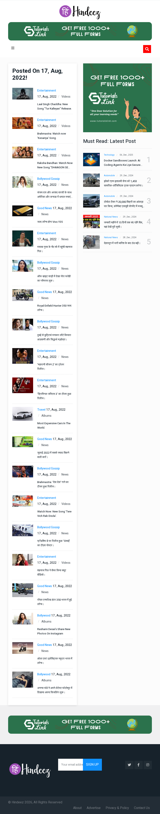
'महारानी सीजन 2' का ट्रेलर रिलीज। (50, 366)
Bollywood (43, 615)
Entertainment (46, 90)
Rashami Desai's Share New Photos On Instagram (53, 631)
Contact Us (142, 807)
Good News (44, 208)
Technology (109, 154)
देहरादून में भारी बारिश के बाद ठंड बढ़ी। (122, 243)
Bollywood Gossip (48, 179)
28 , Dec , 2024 (129, 237)
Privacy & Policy (117, 807)
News (65, 185)
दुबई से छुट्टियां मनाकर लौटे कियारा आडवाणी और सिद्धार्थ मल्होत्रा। (54, 337)
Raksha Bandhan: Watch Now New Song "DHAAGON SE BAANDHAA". (55, 165)
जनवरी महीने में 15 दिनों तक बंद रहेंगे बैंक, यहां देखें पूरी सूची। (123, 224)
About (77, 807)
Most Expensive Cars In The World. (53, 425)
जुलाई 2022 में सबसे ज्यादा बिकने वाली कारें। (53, 455)
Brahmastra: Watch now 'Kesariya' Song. (51, 136)
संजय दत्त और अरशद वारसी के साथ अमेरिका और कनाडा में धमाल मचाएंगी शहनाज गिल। (55, 194)
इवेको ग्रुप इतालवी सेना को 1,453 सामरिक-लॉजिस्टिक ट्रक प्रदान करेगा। (123, 183)
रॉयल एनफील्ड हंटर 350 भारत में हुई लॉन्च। (54, 602)
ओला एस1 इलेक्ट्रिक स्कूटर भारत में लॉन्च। (54, 661)
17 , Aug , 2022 (46, 96)
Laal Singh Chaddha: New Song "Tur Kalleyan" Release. (54, 106)
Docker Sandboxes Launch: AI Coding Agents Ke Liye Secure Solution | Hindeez (122, 163)
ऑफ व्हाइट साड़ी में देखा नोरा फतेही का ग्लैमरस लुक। (54, 278)
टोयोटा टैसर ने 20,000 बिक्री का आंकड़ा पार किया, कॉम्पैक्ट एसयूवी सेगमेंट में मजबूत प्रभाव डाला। (124, 204)
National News (111, 216)
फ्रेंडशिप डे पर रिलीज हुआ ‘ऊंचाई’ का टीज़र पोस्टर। (53, 543)
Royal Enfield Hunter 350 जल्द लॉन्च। (54, 308)
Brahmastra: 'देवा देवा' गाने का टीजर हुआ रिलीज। (53, 484)
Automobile (109, 175)
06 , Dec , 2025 (126, 154)
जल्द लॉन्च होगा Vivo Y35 (50, 222)
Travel (41, 410)
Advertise (94, 807)
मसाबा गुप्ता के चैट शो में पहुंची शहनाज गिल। (54, 249)
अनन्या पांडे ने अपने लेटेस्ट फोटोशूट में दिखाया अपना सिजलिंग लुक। (54, 690)
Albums (46, 416)
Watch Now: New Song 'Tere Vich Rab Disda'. (54, 514)
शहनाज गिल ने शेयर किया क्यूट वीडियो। (51, 572)
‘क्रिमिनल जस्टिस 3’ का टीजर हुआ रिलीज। (54, 396)
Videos (65, 96)
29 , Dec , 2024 (126, 175)
